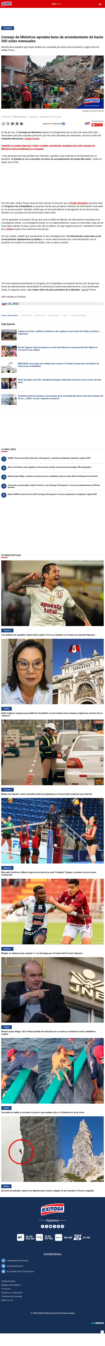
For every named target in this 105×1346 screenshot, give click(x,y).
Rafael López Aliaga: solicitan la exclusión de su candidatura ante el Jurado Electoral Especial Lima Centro (53, 476)
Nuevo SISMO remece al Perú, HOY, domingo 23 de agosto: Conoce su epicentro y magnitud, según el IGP (52, 494)
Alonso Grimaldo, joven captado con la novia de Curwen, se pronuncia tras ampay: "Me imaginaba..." (50, 467)
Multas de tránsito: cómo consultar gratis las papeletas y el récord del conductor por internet (46, 794)
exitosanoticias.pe (15, 1266)
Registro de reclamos (11, 1285)
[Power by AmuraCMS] (97, 1323)
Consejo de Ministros (78, 315)
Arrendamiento (54, 315)
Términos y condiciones (12, 1292)
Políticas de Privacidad (11, 1296)
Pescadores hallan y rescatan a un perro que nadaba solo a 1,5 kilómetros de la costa (42, 1112)
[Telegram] (21, 124)
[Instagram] (54, 1226)
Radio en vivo (7, 1300)
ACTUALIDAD (27, 315)
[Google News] (58, 1226)
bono (65, 315)
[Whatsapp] (3, 124)
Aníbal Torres (40, 315)
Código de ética (8, 1281)
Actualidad (7, 28)
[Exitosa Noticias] (6, 4)
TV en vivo (6, 1289)
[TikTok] (62, 1226)
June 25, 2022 (10, 303)
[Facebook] (12, 124)
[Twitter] (8, 124)
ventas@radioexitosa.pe (17, 1260)
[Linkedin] (17, 124)
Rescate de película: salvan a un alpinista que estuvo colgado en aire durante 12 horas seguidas (47, 1190)
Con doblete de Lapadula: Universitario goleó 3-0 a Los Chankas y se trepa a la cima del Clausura (48, 635)
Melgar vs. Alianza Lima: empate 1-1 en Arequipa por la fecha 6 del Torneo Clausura (41, 953)
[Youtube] (50, 1226)
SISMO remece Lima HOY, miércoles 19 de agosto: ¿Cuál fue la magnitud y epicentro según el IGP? (49, 458)
